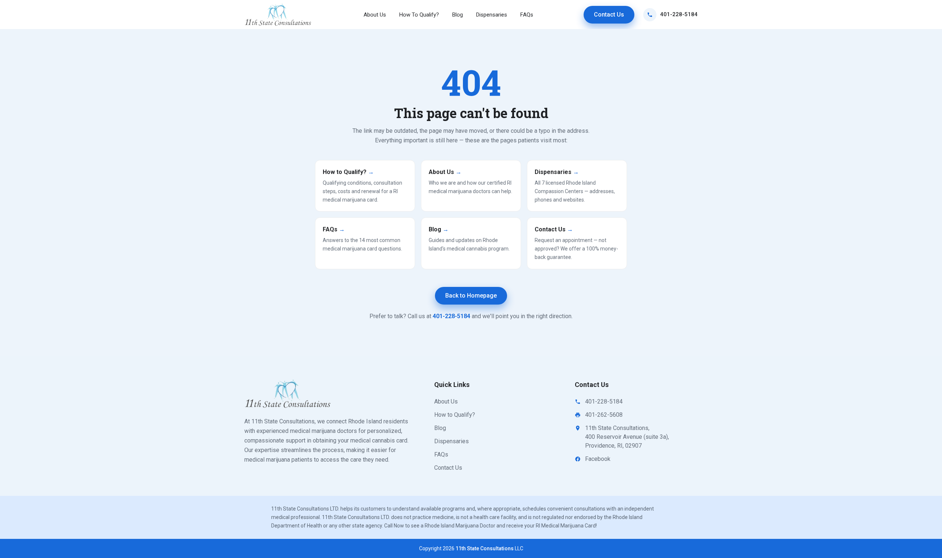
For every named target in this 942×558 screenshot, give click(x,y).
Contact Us (609, 14)
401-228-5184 (679, 14)
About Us (375, 14)
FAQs (526, 14)
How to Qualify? (454, 414)
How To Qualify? (419, 14)
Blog (457, 14)
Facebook (597, 458)
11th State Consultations (485, 548)
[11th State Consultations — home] (278, 15)
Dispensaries (491, 14)
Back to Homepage (471, 295)
